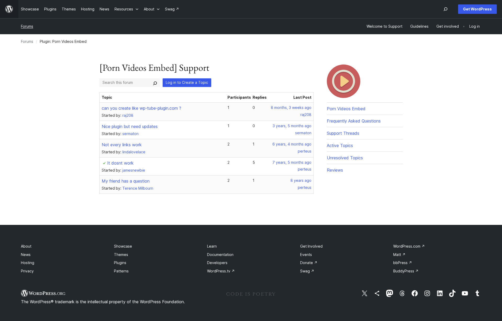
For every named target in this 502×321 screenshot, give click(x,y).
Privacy (27, 271)
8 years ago (300, 180)
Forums (27, 26)
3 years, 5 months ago (292, 126)
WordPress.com (409, 246)
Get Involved (311, 246)
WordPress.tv (221, 271)
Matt (399, 254)
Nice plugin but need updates (130, 126)
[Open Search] (445, 9)
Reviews (335, 170)
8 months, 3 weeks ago (291, 107)
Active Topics (340, 145)
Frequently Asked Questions (354, 121)
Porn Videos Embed (346, 108)
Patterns (121, 271)
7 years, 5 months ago (291, 162)
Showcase (123, 246)
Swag (307, 271)
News (26, 254)
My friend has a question (126, 181)
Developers (217, 262)
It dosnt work (120, 163)
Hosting (27, 262)
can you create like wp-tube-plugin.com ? (141, 108)
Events (306, 254)
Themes (121, 254)
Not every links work (122, 144)
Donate (308, 262)
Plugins (120, 262)
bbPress (402, 262)
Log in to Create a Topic (187, 82)
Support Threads (343, 133)
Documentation (220, 254)
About (26, 246)
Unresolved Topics (345, 157)
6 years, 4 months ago (291, 144)
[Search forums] (155, 82)
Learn (212, 246)
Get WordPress (477, 9)
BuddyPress (406, 271)
